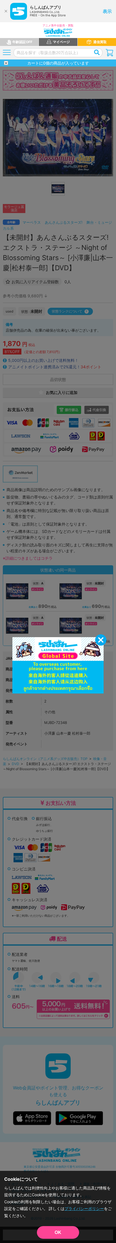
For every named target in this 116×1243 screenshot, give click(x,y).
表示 (107, 11)
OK (58, 1232)
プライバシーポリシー (84, 1208)
